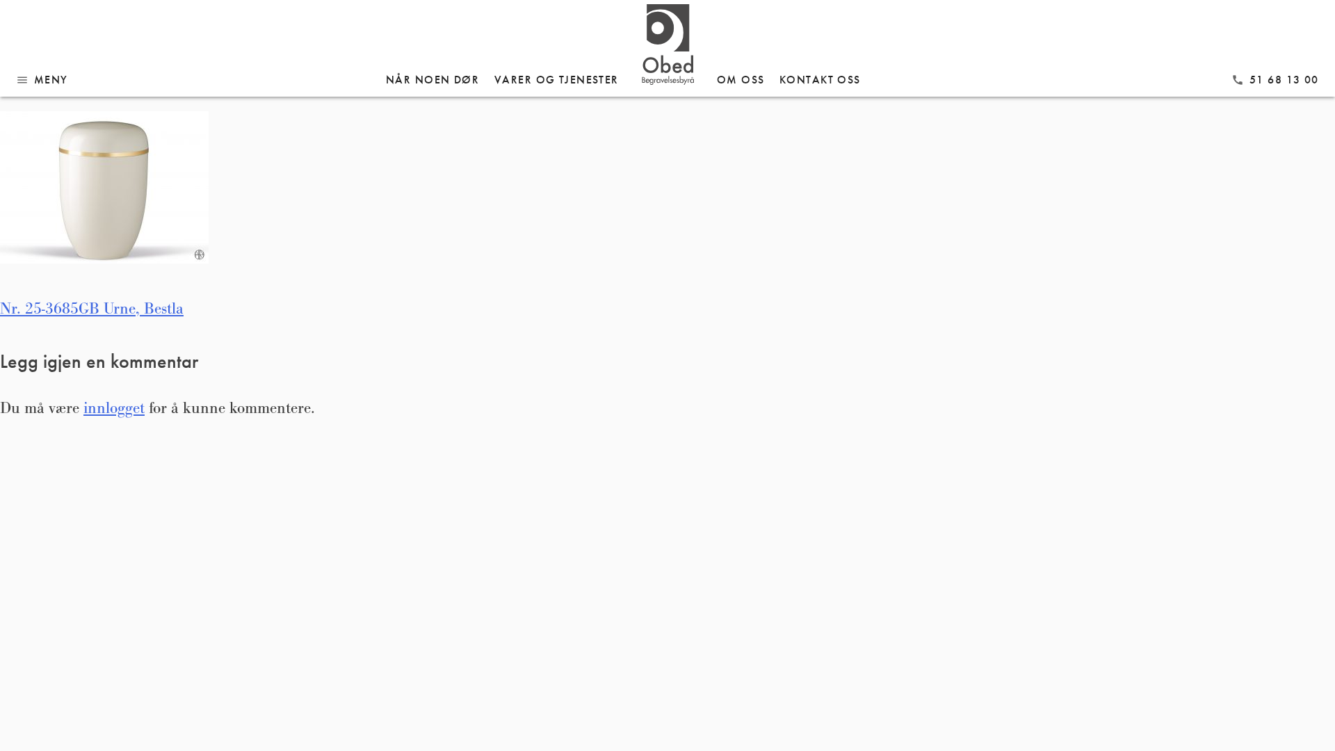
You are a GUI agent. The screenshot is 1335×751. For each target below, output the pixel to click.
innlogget (114, 408)
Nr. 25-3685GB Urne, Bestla (92, 308)
